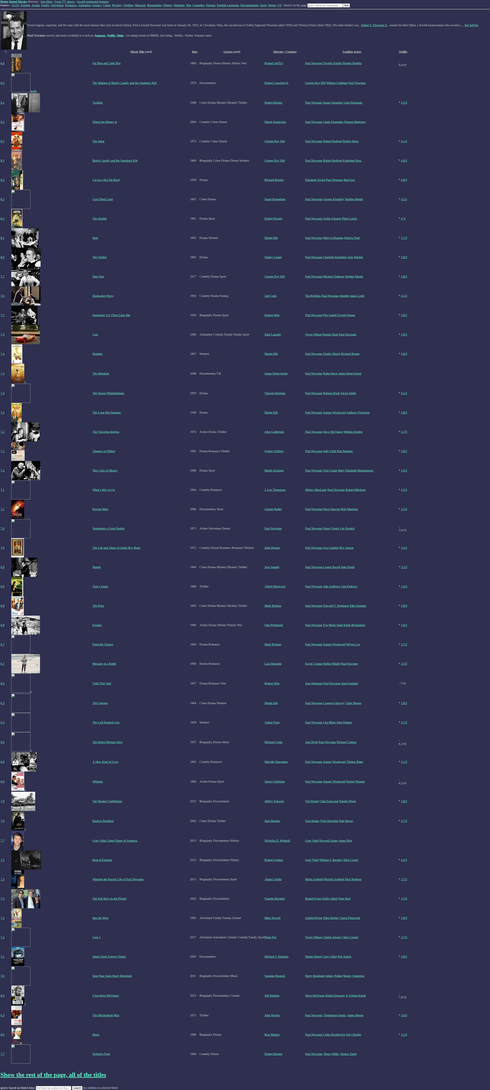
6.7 (2, 644)
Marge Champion (353, 976)
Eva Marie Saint (333, 625)
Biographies (154, 5)
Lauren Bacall (331, 567)
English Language (228, 5)
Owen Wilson (313, 334)
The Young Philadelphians (108, 393)
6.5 (2, 83)
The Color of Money (105, 470)
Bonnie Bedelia (352, 63)
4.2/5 (404, 860)
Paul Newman (313, 63)
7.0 (2, 528)
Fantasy (96, 5)
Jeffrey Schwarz (274, 801)
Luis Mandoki (273, 663)
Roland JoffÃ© (274, 63)
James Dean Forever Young (109, 956)
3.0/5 (404, 1015)
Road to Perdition (103, 821)
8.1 (2, 238)
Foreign (25, 5)
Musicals (140, 5)
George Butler (273, 509)
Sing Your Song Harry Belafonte (112, 976)
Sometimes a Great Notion (108, 528)
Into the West (100, 918)
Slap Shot (98, 276)
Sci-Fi (15, 5)
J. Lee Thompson (275, 489)
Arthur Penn (272, 722)
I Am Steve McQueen (105, 995)
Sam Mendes (272, 821)
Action (35, 5)
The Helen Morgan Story (107, 742)
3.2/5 (404, 1034)
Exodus (97, 625)
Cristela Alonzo (332, 937)
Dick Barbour (353, 879)
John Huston (272, 547)
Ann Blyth (311, 742)
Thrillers (128, 5)
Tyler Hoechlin (329, 821)
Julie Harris (348, 567)
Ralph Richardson (354, 625)
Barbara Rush (331, 393)
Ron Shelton (272, 1034)
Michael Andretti (334, 879)
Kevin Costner (314, 663)
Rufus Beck (330, 373)
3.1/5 (404, 722)
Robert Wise (272, 315)
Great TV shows (65, 1)
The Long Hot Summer (106, 412)
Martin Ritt (271, 238)
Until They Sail (101, 683)
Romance (71, 5)
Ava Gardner (331, 547)
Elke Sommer (358, 605)
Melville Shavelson (276, 761)
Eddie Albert (330, 898)
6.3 (2, 703)
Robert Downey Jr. (336, 995)
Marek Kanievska (275, 122)
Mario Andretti (314, 879)
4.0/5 (404, 160)
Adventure (57, 5)
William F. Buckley (331, 860)
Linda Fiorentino (333, 122)
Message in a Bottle (104, 663)
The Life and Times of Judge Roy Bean (116, 547)
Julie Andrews (331, 586)
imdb (33, 91)
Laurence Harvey (333, 703)
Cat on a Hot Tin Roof (106, 180)
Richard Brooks (274, 180)
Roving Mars (100, 509)
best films (46, 1)
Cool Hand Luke (102, 199)
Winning (97, 781)
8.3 (2, 160)
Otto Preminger (274, 625)
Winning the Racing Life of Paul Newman (118, 879)
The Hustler (99, 218)
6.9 (2, 567)
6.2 (2, 102)
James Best (345, 840)
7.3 (2, 898)
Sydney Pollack (274, 451)
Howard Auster (328, 840)
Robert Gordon (274, 860)
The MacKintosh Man (105, 1015)
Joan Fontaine (349, 683)
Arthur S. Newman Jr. (374, 25)
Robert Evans (313, 898)
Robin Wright (331, 663)
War (188, 5)
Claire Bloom (353, 703)
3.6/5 (404, 315)
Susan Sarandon (333, 102)
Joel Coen (271, 295)
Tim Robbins (313, 295)
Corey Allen (329, 956)
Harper (96, 567)
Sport (263, 5)
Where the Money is (104, 122)
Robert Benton (273, 102)
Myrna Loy (353, 644)
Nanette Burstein (275, 898)
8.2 (2, 218)
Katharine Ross (352, 160)
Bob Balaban (345, 451)
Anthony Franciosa (357, 412)
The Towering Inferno (105, 431)
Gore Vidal (311, 840)
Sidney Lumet (273, 257)
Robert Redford (332, 141)
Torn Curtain (100, 586)
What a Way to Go (103, 489)
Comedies (198, 5)
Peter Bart (344, 898)
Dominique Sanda (335, 1015)
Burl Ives (349, 180)
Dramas (210, 5)
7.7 (2, 276)
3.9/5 (404, 257)
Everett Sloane (346, 315)
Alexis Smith (348, 393)
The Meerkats (100, 373)
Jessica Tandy (348, 1054)
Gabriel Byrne (313, 918)
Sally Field (329, 451)
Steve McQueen (333, 431)
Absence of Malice (103, 451)
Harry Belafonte (315, 976)
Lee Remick (347, 528)
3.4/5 (404, 586)
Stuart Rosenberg (275, 199)
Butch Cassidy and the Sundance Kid (115, 160)
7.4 (2, 353)
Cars (95, 334)
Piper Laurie (349, 218)
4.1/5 (404, 141)
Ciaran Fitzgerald (349, 918)
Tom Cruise (330, 470)
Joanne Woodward (334, 412)
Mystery (117, 5)
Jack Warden (355, 257)
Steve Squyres (331, 509)
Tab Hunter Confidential (107, 801)
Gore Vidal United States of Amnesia (114, 840)
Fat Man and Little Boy (106, 63)
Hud (95, 238)
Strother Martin (354, 199)
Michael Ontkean (333, 276)
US (279, 5)
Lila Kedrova (349, 586)
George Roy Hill (315, 83)
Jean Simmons (314, 683)
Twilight (97, 102)
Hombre (97, 353)
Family (45, 5)
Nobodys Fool (101, 1054)
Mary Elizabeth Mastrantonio (355, 470)
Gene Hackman (352, 102)
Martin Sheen (313, 956)
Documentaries (249, 5)
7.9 (2, 801)
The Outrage (100, 703)
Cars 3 (96, 937)
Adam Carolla (273, 879)
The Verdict (99, 257)
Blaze (95, 1034)
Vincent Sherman (275, 393)
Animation (84, 5)
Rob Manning (349, 509)
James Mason (355, 1015)
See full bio (471, 25)
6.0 (2, 742)
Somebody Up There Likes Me (111, 315)
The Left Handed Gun (105, 722)
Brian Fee (270, 937)
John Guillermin (274, 431)
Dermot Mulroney (355, 122)
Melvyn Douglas (333, 238)
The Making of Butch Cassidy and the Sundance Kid (124, 83)
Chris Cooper (350, 937)
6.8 (2, 605)
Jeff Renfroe (272, 995)
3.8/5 (404, 276)
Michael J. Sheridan (276, 956)
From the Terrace (102, 644)
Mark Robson (273, 605)
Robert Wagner (355, 781)
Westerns (179, 5)
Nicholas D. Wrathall (277, 840)
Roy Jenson (346, 547)
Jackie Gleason (332, 218)
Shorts (272, 5)
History (167, 5)
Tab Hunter (312, 801)
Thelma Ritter (354, 761)
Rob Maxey (346, 821)
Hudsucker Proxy (103, 295)
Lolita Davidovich (334, 1034)
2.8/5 (404, 703)
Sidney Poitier (333, 976)
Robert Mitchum (355, 489)
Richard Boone (350, 353)
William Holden (353, 431)
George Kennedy (333, 199)
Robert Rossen (273, 218)
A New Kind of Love (105, 761)
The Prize (98, 605)
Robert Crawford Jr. (277, 83)
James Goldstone (275, 781)
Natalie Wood (347, 801)
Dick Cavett (350, 860)
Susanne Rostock (275, 976)
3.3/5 (404, 547)
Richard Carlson (346, 742)
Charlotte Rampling (335, 257)
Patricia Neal (352, 238)
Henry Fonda (331, 528)
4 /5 (403, 218)
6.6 (2, 63)
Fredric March (331, 353)
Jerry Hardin (353, 1034)
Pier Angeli (330, 315)
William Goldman (337, 83)
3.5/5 (404, 102)
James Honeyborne (276, 373)
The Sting (98, 141)
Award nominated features (93, 1)
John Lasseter (273, 334)
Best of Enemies (102, 860)
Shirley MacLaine (316, 489)
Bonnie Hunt (330, 334)
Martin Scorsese (274, 470)
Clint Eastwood (329, 801)
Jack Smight (272, 567)
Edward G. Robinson (336, 605)
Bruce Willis (331, 1054)
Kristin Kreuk (357, 995)
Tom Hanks (312, 821)
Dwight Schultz (332, 63)
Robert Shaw (351, 141)
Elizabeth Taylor (315, 180)
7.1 (2, 489)
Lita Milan (329, 722)
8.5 (2, 141)
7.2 (2, 431)
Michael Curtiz (274, 742)
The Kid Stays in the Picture (109, 898)
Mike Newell (272, 918)
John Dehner (344, 722)
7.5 (2, 315)
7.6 (2, 295)
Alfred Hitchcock (275, 586)
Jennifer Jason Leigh (352, 295)
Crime (106, 5)
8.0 (2, 257)
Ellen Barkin (330, 918)
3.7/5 (404, 238)
